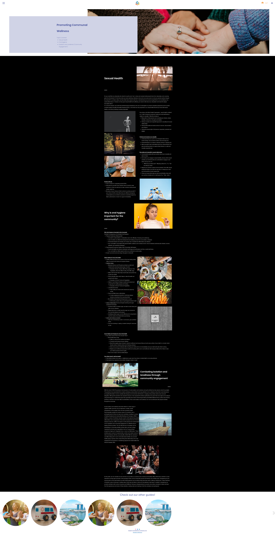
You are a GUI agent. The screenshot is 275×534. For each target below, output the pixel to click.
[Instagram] (135, 529)
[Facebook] (137, 529)
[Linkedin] (139, 529)
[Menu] (3, 3)
